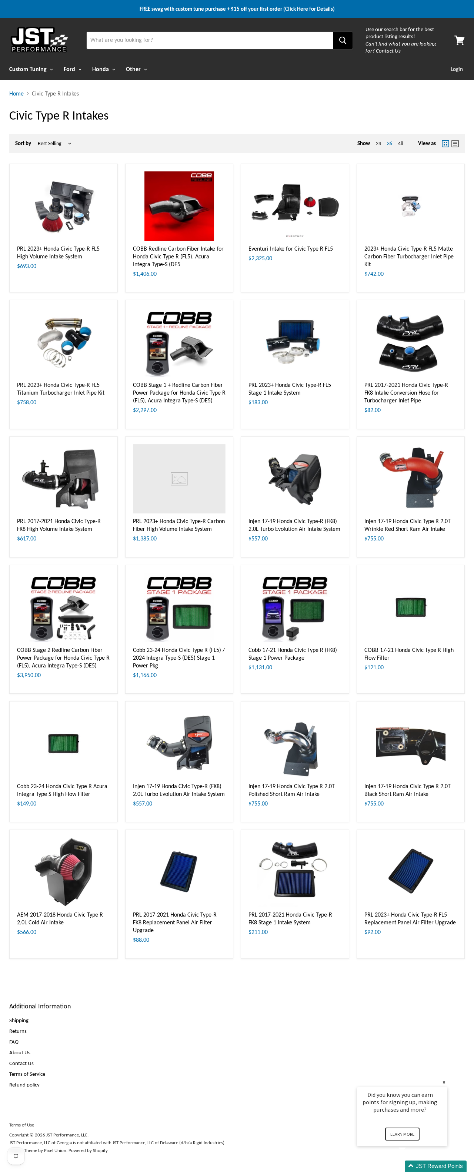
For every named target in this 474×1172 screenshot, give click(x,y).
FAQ (14, 1041)
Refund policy (24, 1084)
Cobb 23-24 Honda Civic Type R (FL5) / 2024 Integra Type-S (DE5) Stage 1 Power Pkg (179, 657)
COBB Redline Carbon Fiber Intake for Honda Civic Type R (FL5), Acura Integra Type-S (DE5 (178, 256)
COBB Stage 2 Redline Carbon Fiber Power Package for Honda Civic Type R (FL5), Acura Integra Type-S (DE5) (63, 657)
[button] (411, 1166)
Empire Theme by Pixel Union (37, 1150)
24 (378, 143)
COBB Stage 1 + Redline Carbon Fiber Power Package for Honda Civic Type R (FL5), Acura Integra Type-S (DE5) (179, 392)
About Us (19, 1052)
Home (16, 93)
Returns (18, 1031)
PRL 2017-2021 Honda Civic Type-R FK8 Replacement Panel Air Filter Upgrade (175, 922)
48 (400, 143)
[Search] (343, 40)
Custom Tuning (28, 69)
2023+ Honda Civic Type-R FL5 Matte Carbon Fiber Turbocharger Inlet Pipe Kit (409, 256)
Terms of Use (21, 1125)
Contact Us (21, 1063)
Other (134, 69)
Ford (70, 69)
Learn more (402, 1134)
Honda (101, 69)
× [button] (444, 1082)
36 (389, 143)
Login (457, 69)
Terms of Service (27, 1074)
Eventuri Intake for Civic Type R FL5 (290, 248)
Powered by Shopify (88, 1150)
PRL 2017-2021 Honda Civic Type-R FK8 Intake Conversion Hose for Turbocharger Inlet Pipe (406, 392)
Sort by (23, 143)
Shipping (19, 1020)
